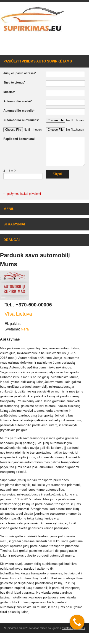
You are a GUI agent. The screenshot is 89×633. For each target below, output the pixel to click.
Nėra (25, 329)
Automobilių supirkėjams (62, 46)
